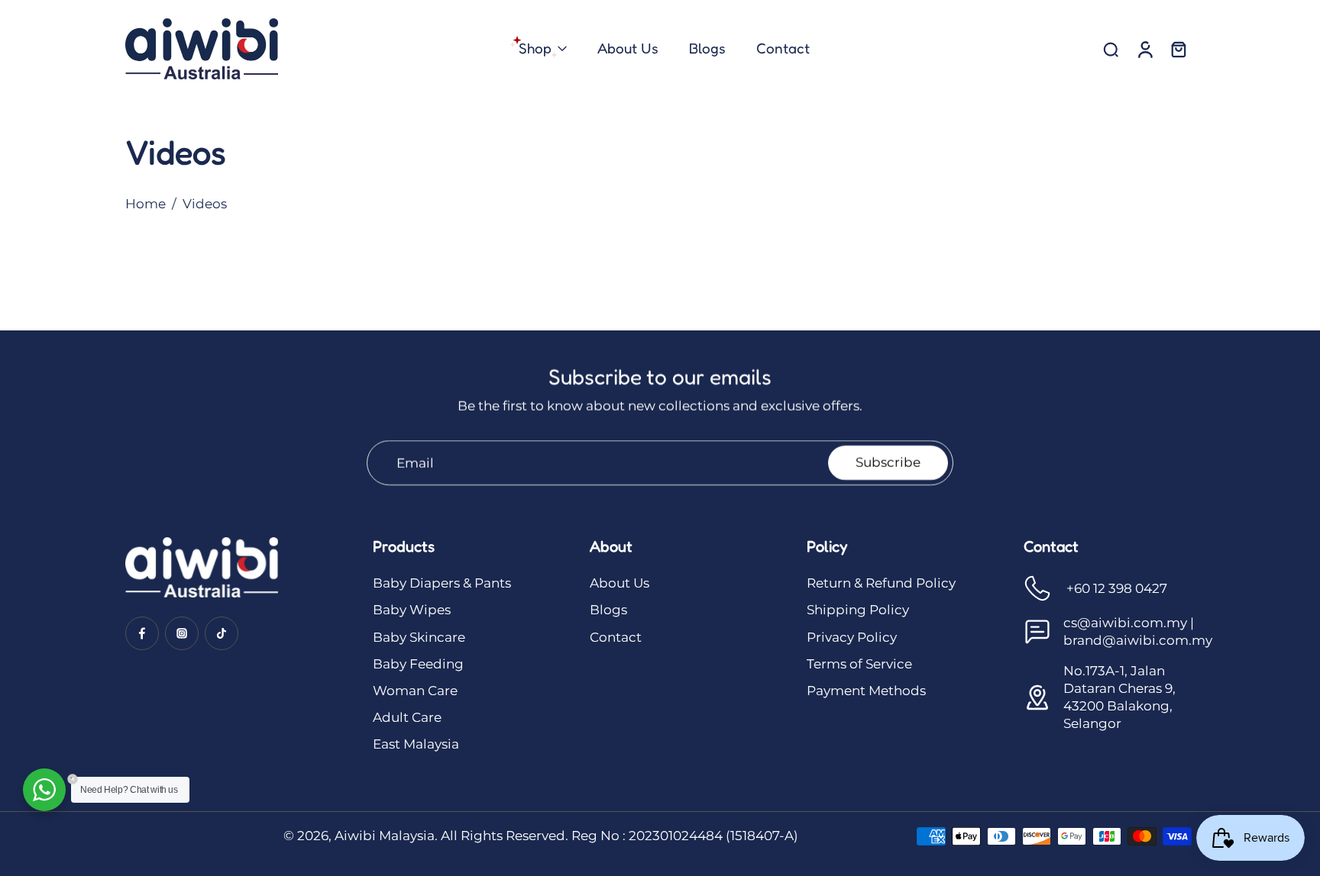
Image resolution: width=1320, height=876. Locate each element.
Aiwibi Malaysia (385, 835)
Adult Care (407, 717)
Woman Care (415, 690)
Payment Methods (866, 690)
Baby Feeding (418, 663)
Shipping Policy (858, 609)
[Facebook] (142, 633)
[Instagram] (182, 633)
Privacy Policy (852, 637)
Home (145, 203)
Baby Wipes (412, 609)
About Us (619, 583)
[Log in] (1144, 48)
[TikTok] (221, 633)
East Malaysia (416, 744)
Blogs (608, 609)
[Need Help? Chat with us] (44, 789)
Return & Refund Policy (881, 583)
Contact (616, 637)
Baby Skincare (419, 637)
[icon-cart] (1178, 49)
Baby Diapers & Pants (442, 583)
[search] (1111, 49)
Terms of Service (859, 663)
